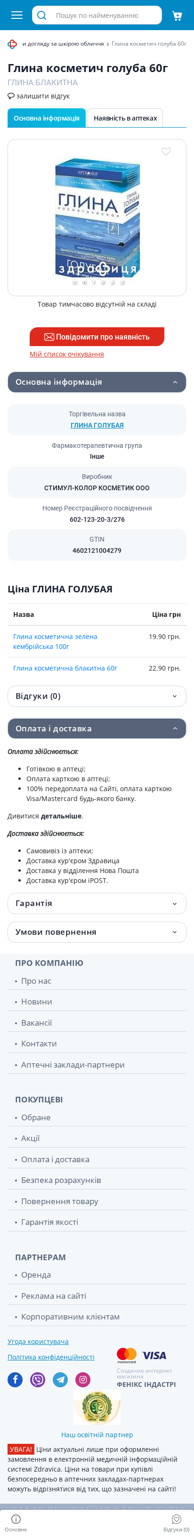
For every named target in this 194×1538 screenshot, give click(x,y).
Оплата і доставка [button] (54, 728)
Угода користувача (38, 1341)
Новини (36, 1001)
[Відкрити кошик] (177, 15)
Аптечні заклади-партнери (73, 1064)
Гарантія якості (49, 1221)
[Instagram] (82, 1379)
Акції (30, 1138)
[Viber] (37, 1379)
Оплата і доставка (55, 1159)
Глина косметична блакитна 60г (65, 668)
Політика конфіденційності (51, 1356)
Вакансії (36, 1022)
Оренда (36, 1274)
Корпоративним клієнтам (70, 1316)
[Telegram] (60, 1379)
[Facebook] (15, 1379)
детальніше (61, 815)
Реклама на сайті (53, 1295)
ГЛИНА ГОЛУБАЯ (97, 425)
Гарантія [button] (34, 903)
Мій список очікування (67, 354)
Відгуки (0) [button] (38, 695)
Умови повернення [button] (56, 931)
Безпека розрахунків (61, 1179)
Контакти (39, 1043)
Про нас (36, 980)
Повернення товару (59, 1201)
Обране (36, 1117)
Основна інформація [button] (59, 381)
